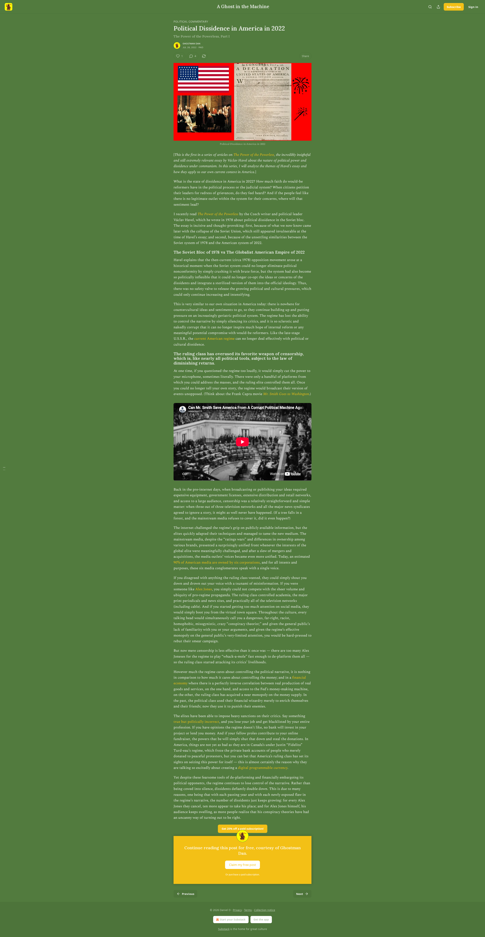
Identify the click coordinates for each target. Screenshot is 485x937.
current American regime (214, 338)
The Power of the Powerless (253, 155)
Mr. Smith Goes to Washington (286, 394)
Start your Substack (233, 919)
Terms (248, 910)
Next (299, 894)
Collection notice (264, 910)
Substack (223, 929)
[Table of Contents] (4, 468)
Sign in (473, 7)
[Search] (430, 7)
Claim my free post (242, 865)
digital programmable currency (262, 768)
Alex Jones (203, 589)
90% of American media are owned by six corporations (217, 562)
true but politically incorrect (196, 722)
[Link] (168, 252)
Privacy (237, 910)
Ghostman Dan (191, 43)
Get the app (261, 919)
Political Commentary (191, 21)
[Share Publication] (438, 7)
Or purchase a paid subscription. (242, 874)
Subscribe (454, 7)
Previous (188, 894)
